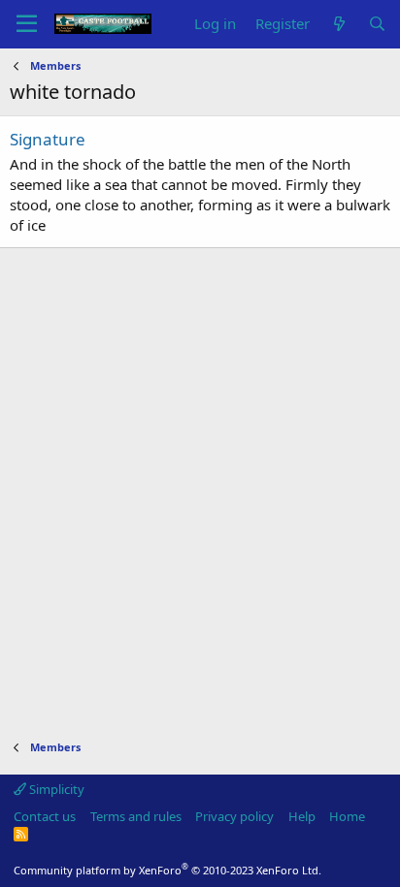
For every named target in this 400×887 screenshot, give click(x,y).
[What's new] (338, 24)
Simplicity (55, 789)
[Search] (377, 24)
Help (302, 816)
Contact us (45, 816)
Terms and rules (136, 816)
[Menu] (27, 24)
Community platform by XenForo (167, 870)
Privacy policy (234, 816)
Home (347, 816)
